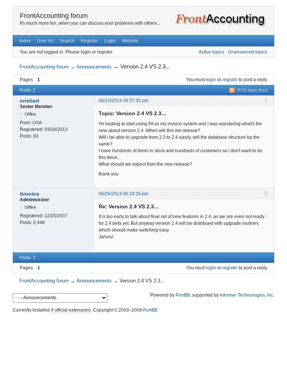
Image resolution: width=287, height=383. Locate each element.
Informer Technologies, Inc (246, 295)
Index (25, 40)
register (230, 79)
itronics (29, 194)
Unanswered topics (247, 52)
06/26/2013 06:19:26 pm (123, 193)
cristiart (29, 101)
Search (67, 40)
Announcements (94, 67)
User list (45, 40)
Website (130, 40)
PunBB (183, 295)
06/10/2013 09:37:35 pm (123, 100)
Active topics (211, 52)
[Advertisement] (143, 332)
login (211, 79)
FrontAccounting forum (54, 15)
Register (89, 40)
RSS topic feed (252, 90)
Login (110, 40)
